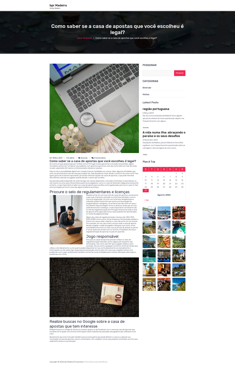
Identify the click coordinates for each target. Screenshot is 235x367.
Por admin (70, 158)
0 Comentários (100, 158)
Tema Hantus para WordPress (95, 362)
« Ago (146, 200)
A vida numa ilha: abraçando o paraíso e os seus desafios (164, 117)
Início (79, 38)
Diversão (87, 38)
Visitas (146, 94)
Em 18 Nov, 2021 (56, 158)
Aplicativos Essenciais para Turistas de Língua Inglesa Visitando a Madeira (162, 146)
